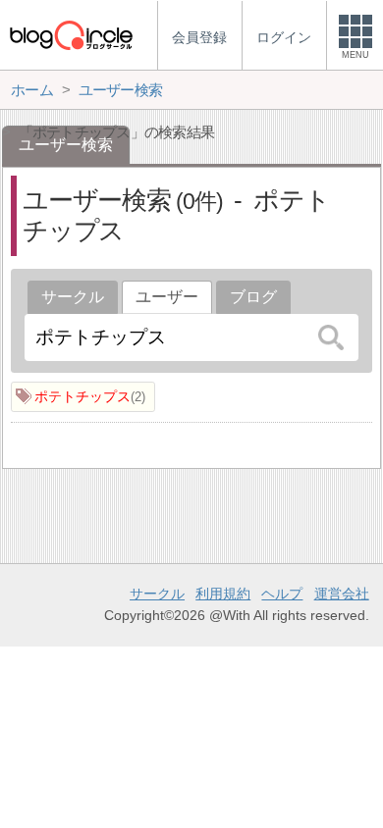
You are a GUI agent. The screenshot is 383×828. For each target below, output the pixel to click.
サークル (72, 296)
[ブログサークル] (70, 35)
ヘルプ (281, 593)
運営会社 (341, 593)
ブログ (253, 296)
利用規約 (222, 593)
